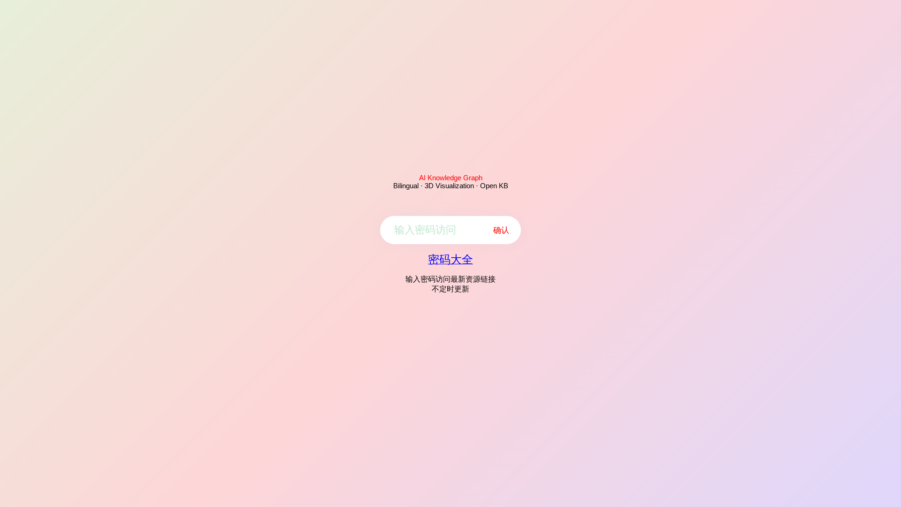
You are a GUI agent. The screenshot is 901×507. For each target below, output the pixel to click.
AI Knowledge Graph (450, 178)
